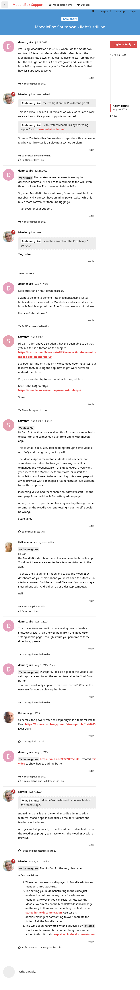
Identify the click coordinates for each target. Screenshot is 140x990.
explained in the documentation (74, 934)
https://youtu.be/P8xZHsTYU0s (59, 759)
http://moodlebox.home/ (49, 129)
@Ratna (89, 926)
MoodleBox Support (28, 4)
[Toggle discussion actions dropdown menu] (134, 44)
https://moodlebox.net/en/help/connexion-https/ (49, 390)
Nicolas (27, 177)
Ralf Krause (32, 800)
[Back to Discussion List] (4, 4)
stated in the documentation (44, 912)
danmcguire (32, 103)
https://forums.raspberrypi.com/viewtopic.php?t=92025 (60, 724)
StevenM (28, 428)
